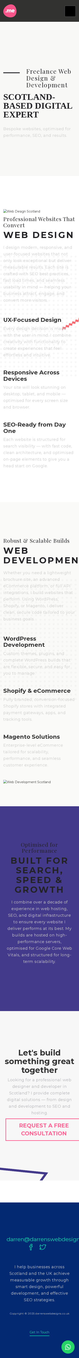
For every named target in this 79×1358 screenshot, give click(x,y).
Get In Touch (39, 1332)
